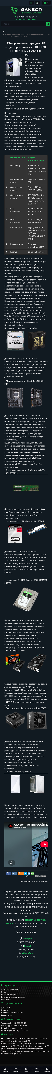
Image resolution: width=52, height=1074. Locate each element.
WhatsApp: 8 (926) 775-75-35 (14, 1025)
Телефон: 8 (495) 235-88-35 (13, 1023)
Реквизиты (6, 999)
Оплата (4, 1010)
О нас (3, 992)
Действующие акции (10, 989)
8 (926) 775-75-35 (26, 956)
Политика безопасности (12, 1012)
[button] (26, 17)
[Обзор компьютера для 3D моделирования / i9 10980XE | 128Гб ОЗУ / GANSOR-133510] (13, 67)
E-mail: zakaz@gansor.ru (11, 1028)
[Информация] (31, 3)
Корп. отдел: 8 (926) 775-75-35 (15, 1030)
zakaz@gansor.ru (26, 949)
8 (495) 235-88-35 (26, 942)
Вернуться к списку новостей (34, 881)
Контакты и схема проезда (13, 997)
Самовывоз (6, 1015)
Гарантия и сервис (9, 994)
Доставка (5, 1007)
